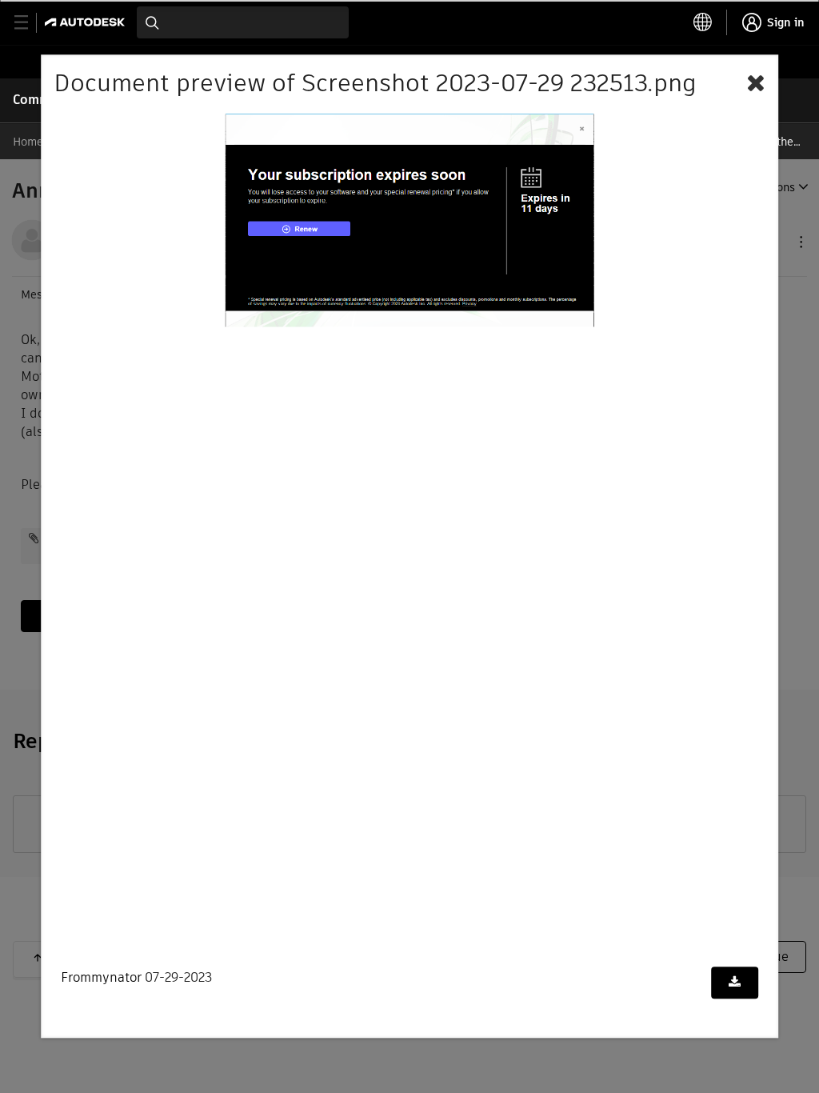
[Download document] (734, 983)
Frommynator (101, 977)
